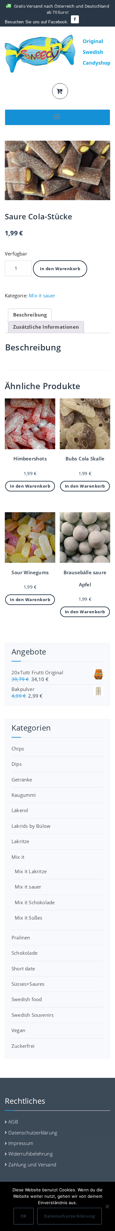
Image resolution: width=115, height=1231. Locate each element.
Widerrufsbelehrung (30, 1153)
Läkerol (20, 810)
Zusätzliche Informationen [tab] (46, 327)
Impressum (20, 1143)
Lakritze (20, 841)
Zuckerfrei (23, 1046)
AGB (13, 1121)
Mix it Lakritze (31, 871)
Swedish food (27, 999)
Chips (18, 748)
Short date (23, 968)
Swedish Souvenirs (33, 1015)
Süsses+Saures (28, 984)
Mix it (18, 857)
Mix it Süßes (28, 917)
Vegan (18, 1030)
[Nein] (107, 1206)
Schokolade (24, 953)
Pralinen (21, 937)
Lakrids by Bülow (31, 826)
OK (23, 1216)
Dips (17, 764)
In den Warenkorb (60, 268)
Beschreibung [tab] (30, 314)
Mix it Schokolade (35, 902)
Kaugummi (24, 795)
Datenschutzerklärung (32, 1132)
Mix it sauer (42, 295)
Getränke (22, 779)
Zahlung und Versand (32, 1164)
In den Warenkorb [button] (30, 486)
